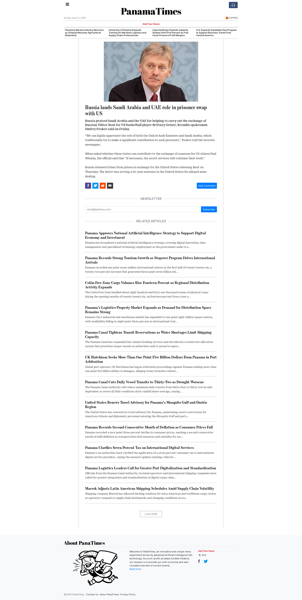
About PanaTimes (109, 594)
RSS (203, 555)
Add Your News (151, 24)
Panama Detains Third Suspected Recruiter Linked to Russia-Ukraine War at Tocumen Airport (215, 33)
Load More (151, 514)
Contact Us (92, 594)
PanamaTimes (151, 11)
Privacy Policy (128, 594)
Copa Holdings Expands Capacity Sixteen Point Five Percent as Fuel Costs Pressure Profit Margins (127, 33)
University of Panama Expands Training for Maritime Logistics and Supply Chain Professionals (84, 33)
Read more (135, 569)
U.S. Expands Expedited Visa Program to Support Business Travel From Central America (172, 33)
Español (233, 17)
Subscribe (209, 209)
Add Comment (206, 185)
